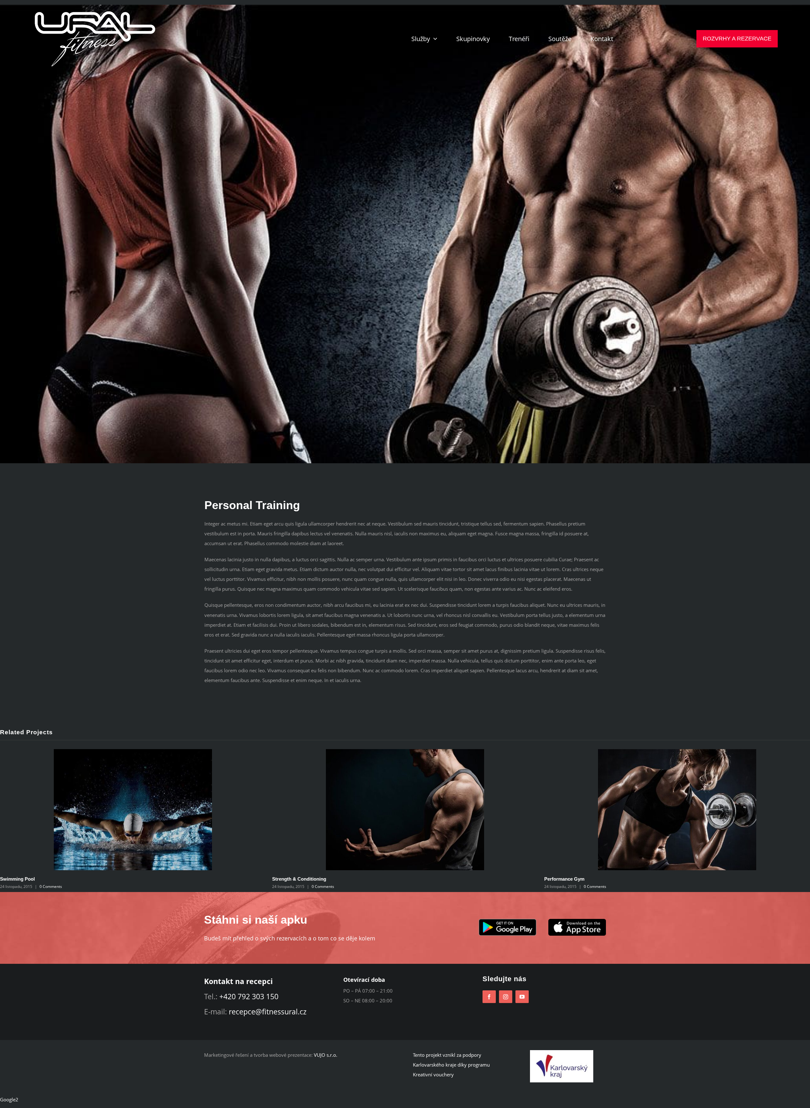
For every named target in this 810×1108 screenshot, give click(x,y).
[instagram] (505, 996)
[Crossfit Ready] (468, 809)
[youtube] (522, 996)
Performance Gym (83, 879)
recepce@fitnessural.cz (268, 1011)
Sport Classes (623, 879)
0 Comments (114, 886)
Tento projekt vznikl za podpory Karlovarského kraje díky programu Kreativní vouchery (451, 1065)
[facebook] (489, 996)
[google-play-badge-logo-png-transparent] (507, 921)
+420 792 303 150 (248, 996)
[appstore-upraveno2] (577, 921)
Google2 (9, 1099)
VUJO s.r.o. (325, 1055)
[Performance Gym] (196, 809)
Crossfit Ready (351, 879)
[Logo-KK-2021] (561, 1052)
